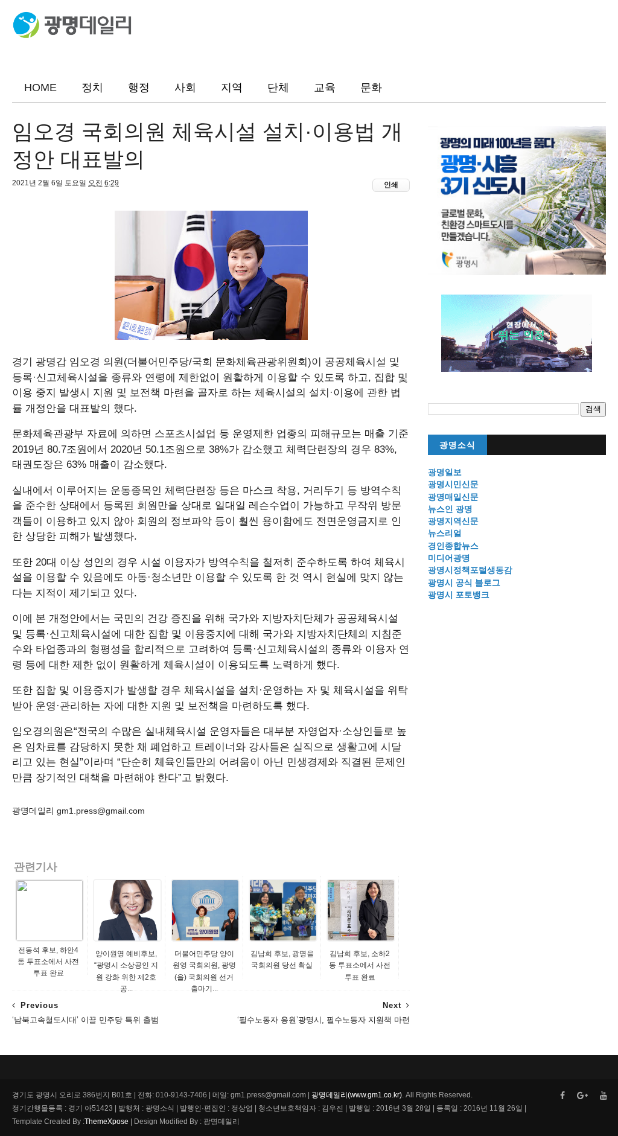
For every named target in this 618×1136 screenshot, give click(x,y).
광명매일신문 (453, 497)
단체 (278, 87)
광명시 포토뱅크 (458, 594)
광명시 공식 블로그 (464, 582)
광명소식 (457, 445)
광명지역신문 (453, 521)
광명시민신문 (453, 484)
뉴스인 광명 (450, 509)
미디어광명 (449, 558)
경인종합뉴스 (453, 545)
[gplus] (582, 1096)
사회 (185, 87)
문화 (371, 87)
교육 (325, 87)
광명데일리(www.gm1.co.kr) (356, 1095)
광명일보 (445, 472)
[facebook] (562, 1096)
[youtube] (603, 1096)
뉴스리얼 (445, 533)
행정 (139, 87)
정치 (92, 87)
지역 (232, 87)
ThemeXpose (106, 1121)
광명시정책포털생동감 (470, 570)
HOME (40, 87)
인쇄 (391, 184)
